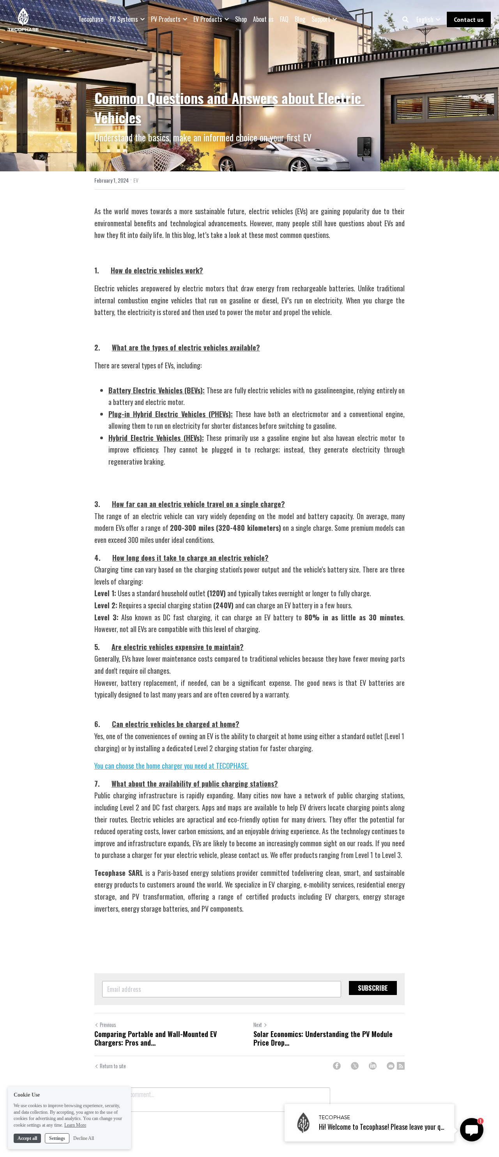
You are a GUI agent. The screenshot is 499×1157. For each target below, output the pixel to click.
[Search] (405, 19)
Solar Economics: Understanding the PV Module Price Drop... (323, 1038)
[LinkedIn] (373, 1066)
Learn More (75, 1125)
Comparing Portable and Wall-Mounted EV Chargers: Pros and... (155, 1038)
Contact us (469, 19)
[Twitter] (355, 1066)
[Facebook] (337, 1066)
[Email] (391, 1066)
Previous (108, 1024)
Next (257, 1024)
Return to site (113, 1066)
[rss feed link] (401, 1066)
